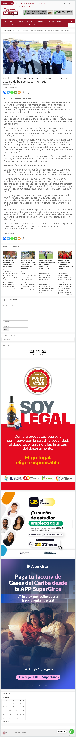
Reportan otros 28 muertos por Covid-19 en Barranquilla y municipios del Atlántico (28, 264)
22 (13, 714)
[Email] (15, 91)
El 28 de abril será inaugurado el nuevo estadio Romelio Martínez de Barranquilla (47, 264)
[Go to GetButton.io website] (72, 735)
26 (3, 718)
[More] (19, 91)
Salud (59, 21)
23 (17, 714)
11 (24, 707)
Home (4, 30)
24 (20, 714)
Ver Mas (13, 289)
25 (24, 714)
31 (20, 718)
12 (3, 711)
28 (10, 718)
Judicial (21, 21)
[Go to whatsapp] (71, 731)
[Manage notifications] (4, 732)
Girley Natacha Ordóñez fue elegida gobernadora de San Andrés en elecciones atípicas (65, 264)
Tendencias (39, 21)
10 (20, 707)
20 (6, 714)
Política (6, 25)
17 (20, 711)
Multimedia (32, 25)
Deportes (30, 21)
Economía (51, 21)
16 (17, 711)
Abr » (7, 721)
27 (6, 718)
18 (24, 711)
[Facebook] (4, 91)
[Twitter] (8, 91)
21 (10, 714)
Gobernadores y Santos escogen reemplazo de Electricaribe (9, 263)
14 (10, 711)
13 (6, 711)
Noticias (12, 21)
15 (13, 711)
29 (13, 718)
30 (17, 718)
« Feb (3, 721)
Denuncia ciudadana (18, 25)
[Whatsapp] (12, 91)
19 (3, 714)
